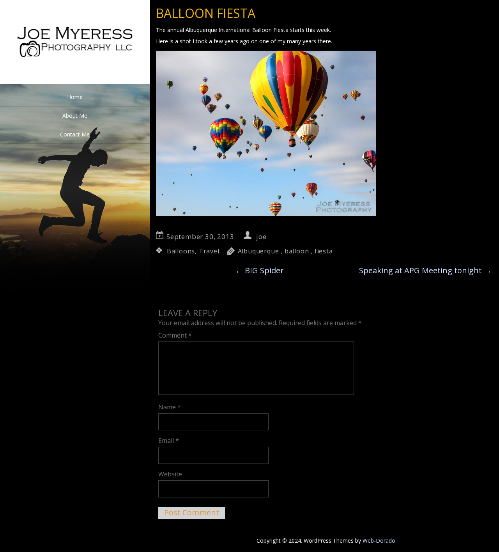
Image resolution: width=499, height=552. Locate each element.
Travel (209, 251)
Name (169, 407)
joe (261, 236)
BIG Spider (259, 270)
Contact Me (75, 134)
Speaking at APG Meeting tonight (425, 270)
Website (170, 474)
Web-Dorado (379, 540)
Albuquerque (258, 251)
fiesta (324, 251)
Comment (175, 335)
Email (168, 440)
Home (75, 97)
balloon (297, 251)
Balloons (181, 251)
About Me (74, 115)
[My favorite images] (75, 82)
